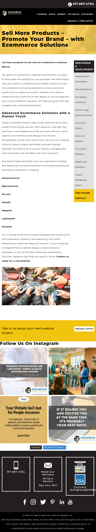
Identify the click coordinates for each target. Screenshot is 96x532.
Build (52, 14)
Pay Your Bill (48, 485)
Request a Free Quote (80, 21)
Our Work (87, 14)
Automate (73, 14)
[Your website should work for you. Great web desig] (23, 371)
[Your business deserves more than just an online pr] (72, 371)
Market (61, 14)
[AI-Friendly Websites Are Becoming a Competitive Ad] (23, 419)
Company (42, 14)
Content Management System (81, 180)
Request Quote (84, 329)
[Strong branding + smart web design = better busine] (72, 419)
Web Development (83, 89)
